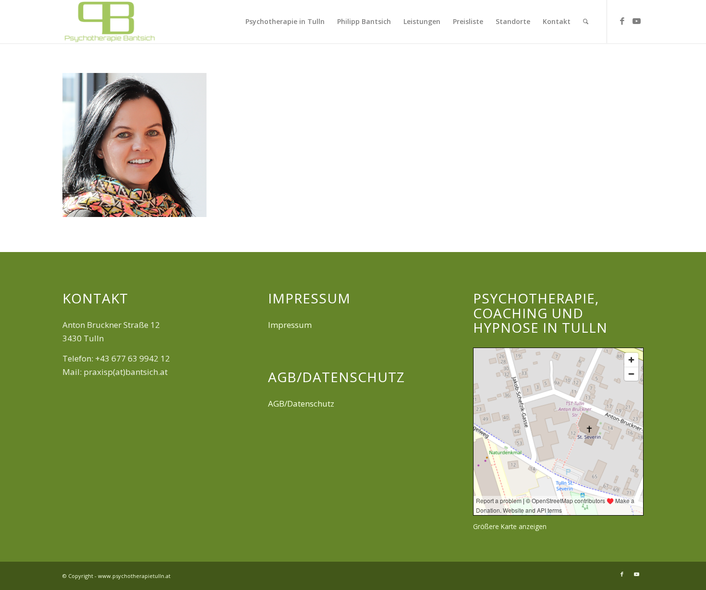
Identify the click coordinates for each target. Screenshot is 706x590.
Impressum (290, 324)
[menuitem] (285, 21)
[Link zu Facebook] (622, 21)
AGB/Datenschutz (301, 403)
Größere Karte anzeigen (510, 526)
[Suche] (586, 21)
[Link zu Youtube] (636, 21)
